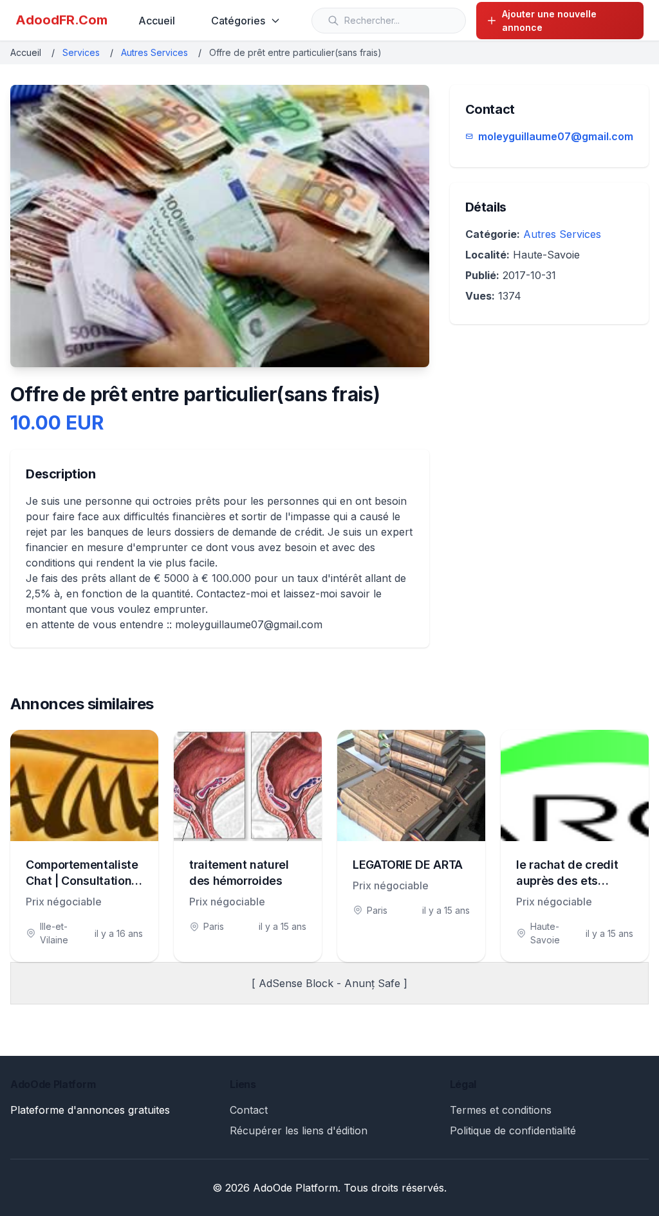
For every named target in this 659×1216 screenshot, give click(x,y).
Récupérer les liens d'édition (298, 1130)
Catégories (238, 20)
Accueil (156, 20)
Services (81, 52)
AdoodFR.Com (61, 20)
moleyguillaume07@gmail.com (555, 136)
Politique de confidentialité (513, 1130)
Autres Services (154, 52)
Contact (249, 1109)
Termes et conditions (501, 1109)
